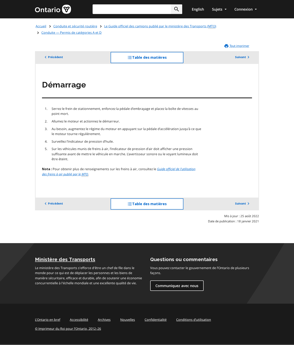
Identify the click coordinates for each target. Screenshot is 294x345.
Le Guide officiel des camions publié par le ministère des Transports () (160, 26)
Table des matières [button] (157, 59)
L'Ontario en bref (47, 319)
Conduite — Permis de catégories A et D (71, 32)
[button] (176, 9)
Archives (104, 319)
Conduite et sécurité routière (75, 26)
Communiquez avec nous (176, 285)
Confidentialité (156, 319)
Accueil (41, 26)
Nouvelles (127, 319)
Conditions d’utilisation (193, 319)
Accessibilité (79, 319)
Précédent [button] (55, 57)
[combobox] (137, 9)
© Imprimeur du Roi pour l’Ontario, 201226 (68, 328)
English (198, 9)
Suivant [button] (240, 57)
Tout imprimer (239, 46)
